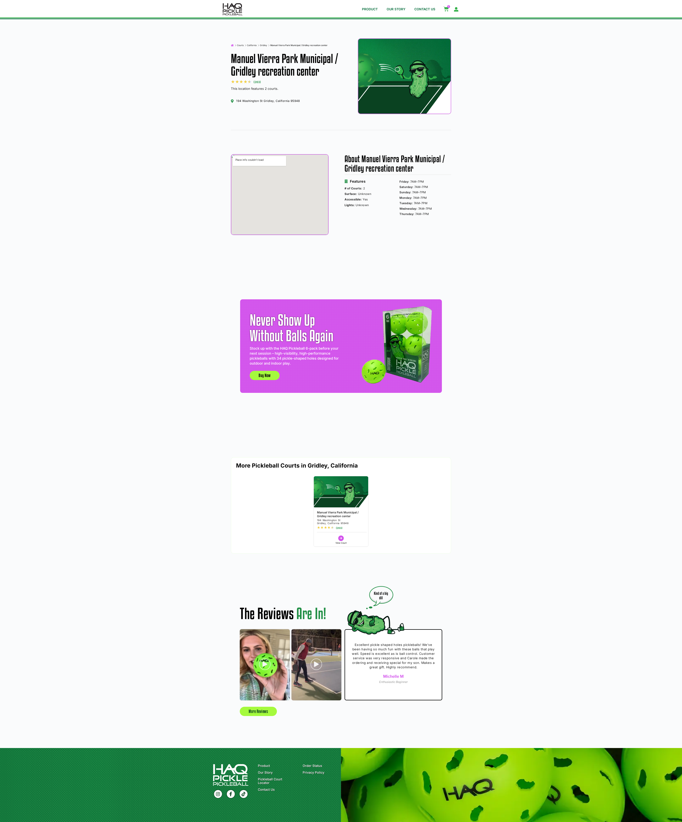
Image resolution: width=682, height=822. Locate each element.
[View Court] (341, 538)
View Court (341, 543)
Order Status (312, 766)
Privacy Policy (313, 772)
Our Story (396, 9)
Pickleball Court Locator (270, 781)
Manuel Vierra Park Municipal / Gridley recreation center (338, 514)
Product (370, 9)
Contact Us (424, 9)
